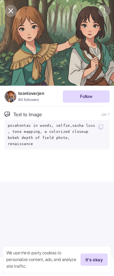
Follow (86, 96)
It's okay (94, 259)
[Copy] (100, 126)
